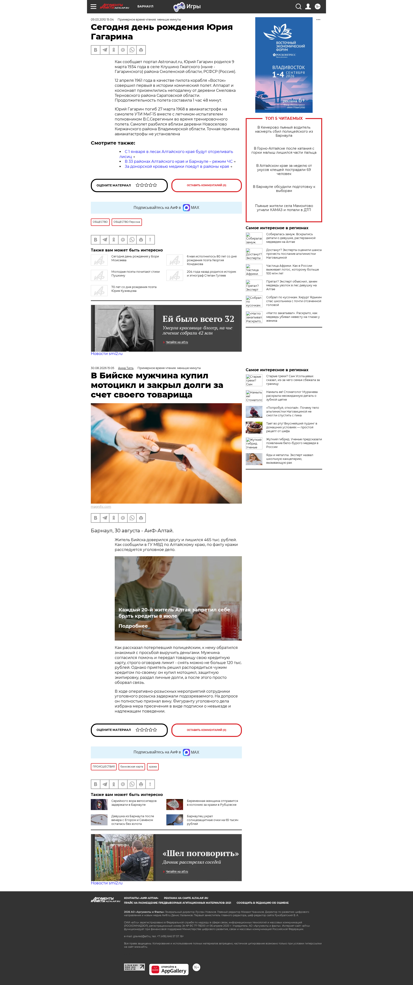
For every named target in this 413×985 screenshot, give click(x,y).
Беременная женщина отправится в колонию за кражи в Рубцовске (212, 802)
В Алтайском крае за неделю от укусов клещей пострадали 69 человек (284, 170)
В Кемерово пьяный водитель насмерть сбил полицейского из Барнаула (284, 131)
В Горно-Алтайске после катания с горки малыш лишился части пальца (283, 151)
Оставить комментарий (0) (206, 185)
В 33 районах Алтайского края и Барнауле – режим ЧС (179, 161)
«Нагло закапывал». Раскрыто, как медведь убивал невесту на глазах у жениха (293, 316)
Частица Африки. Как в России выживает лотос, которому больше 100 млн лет (292, 269)
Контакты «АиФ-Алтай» (141, 898)
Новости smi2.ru (107, 353)
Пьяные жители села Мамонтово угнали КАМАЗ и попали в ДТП (284, 208)
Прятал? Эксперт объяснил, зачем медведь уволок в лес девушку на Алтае (291, 285)
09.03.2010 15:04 (102, 19)
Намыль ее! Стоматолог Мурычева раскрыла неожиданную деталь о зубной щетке (292, 395)
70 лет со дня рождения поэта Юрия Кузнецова (134, 289)
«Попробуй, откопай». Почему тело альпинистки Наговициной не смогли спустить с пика (292, 411)
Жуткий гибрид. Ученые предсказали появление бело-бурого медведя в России (294, 443)
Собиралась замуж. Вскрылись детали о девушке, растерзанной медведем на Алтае (290, 238)
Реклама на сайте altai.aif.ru (186, 898)
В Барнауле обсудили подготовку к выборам (284, 189)
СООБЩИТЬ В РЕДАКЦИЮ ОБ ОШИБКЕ (263, 902)
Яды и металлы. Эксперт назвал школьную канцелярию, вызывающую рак (289, 458)
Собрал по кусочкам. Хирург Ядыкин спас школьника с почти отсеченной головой (294, 301)
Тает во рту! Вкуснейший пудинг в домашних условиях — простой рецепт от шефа (291, 427)
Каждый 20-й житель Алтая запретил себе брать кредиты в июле (174, 613)
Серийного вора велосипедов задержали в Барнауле (134, 802)
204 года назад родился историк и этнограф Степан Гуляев (211, 273)
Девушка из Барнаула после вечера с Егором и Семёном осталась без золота (132, 820)
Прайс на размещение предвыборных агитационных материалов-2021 (177, 902)
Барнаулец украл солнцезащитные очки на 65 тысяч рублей (212, 820)
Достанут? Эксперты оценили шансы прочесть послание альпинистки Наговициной (294, 253)
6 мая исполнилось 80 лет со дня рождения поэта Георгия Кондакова (212, 260)
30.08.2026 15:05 (102, 368)
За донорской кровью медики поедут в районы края (177, 166)
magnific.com (101, 506)
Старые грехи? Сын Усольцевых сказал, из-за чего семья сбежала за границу (293, 380)
